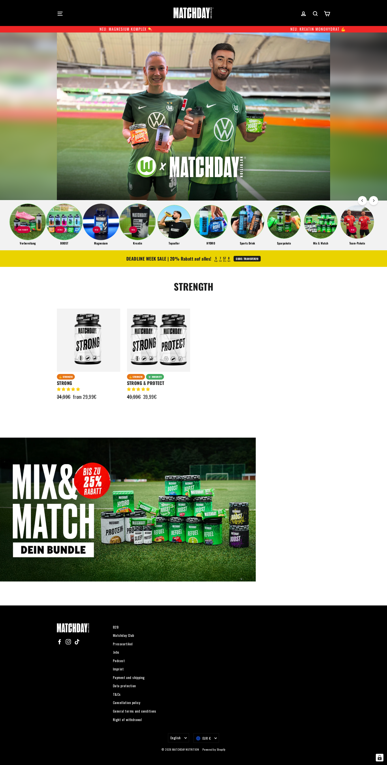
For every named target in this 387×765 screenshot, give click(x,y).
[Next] (373, 200)
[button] (69, 389)
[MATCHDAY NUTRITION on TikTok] (77, 641)
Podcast (119, 660)
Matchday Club (123, 635)
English (175, 737)
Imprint (118, 669)
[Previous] (362, 200)
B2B (115, 627)
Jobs (116, 652)
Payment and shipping (129, 677)
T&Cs (117, 694)
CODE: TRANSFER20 (247, 259)
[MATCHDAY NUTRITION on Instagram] (68, 641)
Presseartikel (123, 643)
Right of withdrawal (127, 719)
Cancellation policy (126, 702)
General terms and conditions (134, 711)
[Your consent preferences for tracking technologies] (379, 757)
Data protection (124, 685)
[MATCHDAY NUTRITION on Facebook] (59, 641)
